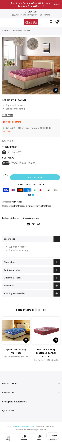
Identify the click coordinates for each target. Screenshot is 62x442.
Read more (7, 114)
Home (5, 31)
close (57, 4)
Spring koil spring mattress (16, 351)
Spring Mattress (43, 206)
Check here (45, 15)
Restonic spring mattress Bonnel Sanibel (46, 353)
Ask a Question (31, 218)
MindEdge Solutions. (38, 429)
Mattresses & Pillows (24, 206)
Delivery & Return (11, 218)
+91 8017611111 (32, 12)
